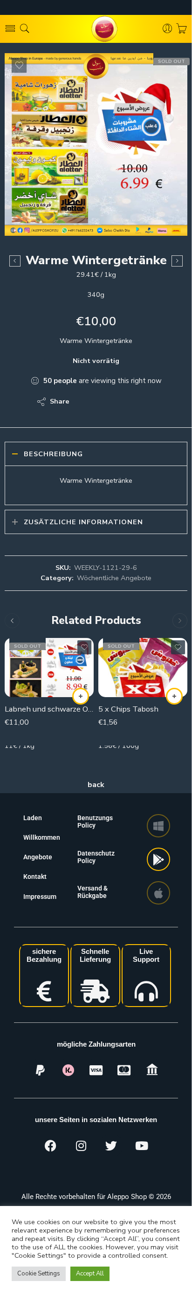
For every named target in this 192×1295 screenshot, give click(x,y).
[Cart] (181, 29)
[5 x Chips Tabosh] (142, 667)
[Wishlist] (19, 65)
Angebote (37, 857)
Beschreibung (53, 454)
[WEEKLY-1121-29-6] (96, 144)
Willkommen (41, 837)
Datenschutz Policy (96, 857)
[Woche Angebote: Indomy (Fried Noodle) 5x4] (15, 261)
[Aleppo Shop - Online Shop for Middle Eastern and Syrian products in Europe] (96, 29)
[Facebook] (50, 1145)
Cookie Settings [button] (38, 1273)
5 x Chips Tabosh (128, 709)
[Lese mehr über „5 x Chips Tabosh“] (174, 696)
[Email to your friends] (140, 401)
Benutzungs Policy (95, 821)
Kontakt (35, 876)
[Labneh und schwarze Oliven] (49, 667)
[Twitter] (111, 1145)
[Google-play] (158, 859)
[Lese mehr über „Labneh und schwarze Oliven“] (80, 696)
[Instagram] (81, 1145)
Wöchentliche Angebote (114, 577)
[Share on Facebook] (103, 401)
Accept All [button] (90, 1273)
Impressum (39, 896)
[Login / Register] (167, 29)
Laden (32, 818)
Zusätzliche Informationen (83, 522)
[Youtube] (141, 1145)
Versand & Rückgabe (92, 891)
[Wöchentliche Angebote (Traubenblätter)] (177, 261)
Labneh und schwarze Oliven (49, 709)
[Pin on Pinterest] (121, 401)
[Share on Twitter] (84, 401)
